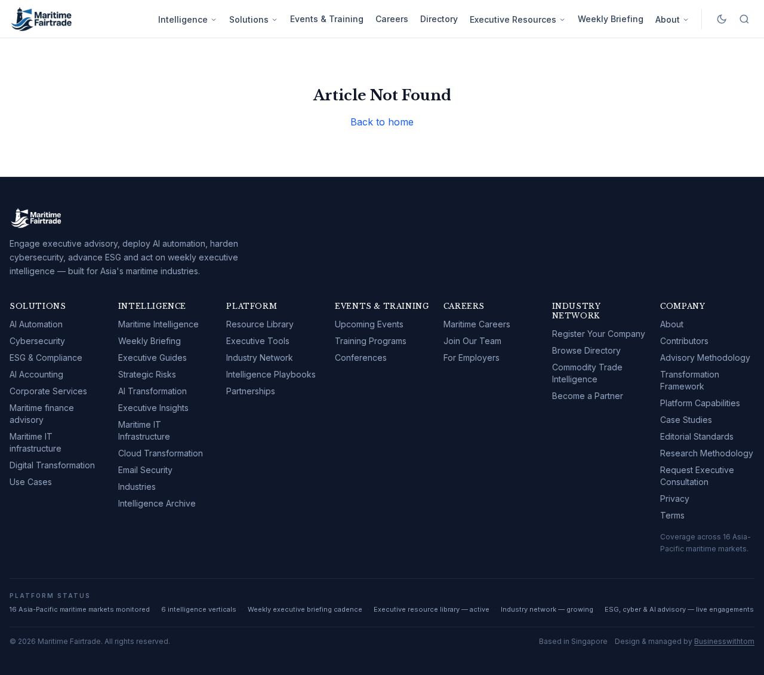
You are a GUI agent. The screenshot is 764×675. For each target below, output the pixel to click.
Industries (137, 486)
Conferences (361, 357)
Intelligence (183, 19)
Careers (391, 19)
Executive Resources (513, 19)
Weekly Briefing (610, 19)
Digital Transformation (52, 465)
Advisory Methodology (705, 357)
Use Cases (31, 482)
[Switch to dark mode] (721, 19)
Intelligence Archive (157, 503)
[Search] (744, 19)
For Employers (471, 357)
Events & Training (326, 19)
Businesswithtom (724, 641)
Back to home (382, 122)
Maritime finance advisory (42, 414)
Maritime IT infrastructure (35, 442)
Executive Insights (153, 408)
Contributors (684, 341)
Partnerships (250, 391)
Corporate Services (48, 391)
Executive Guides (152, 357)
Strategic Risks (147, 374)
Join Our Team (472, 341)
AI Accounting (36, 374)
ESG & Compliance (46, 357)
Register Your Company (598, 334)
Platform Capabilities (700, 403)
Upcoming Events (369, 324)
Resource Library (260, 324)
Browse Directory (586, 350)
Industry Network (259, 357)
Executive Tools (257, 341)
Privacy (674, 498)
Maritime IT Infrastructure (144, 430)
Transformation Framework (689, 380)
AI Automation (36, 324)
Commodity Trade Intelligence (587, 373)
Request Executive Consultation (697, 476)
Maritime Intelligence (158, 324)
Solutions (249, 19)
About (667, 19)
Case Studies (686, 420)
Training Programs (370, 341)
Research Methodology (706, 453)
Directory (439, 19)
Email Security (145, 470)
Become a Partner (587, 396)
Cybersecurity (37, 341)
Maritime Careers (476, 324)
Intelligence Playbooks (271, 374)
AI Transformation (152, 391)
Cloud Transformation (160, 453)
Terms (672, 515)
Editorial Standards (697, 436)
